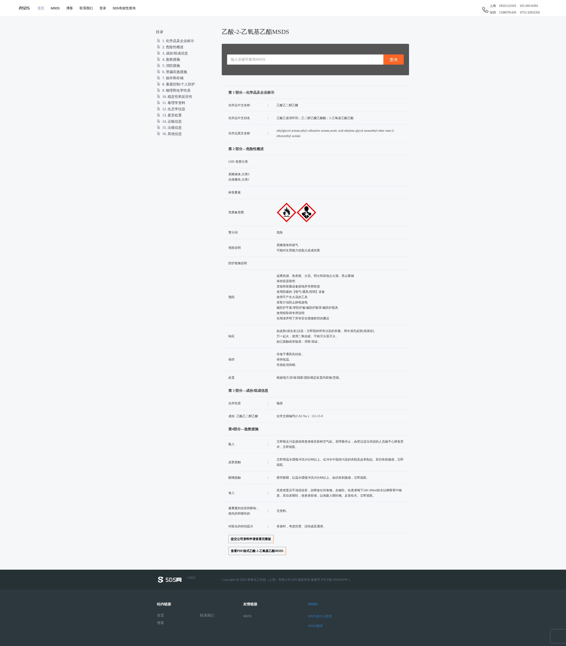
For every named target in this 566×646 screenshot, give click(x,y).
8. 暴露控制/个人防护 (178, 84)
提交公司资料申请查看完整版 (251, 539)
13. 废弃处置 (171, 115)
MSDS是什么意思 (320, 616)
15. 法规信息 (171, 127)
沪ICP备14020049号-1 (335, 579)
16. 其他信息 (171, 134)
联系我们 (86, 8)
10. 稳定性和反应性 (176, 96)
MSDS (55, 8)
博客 (69, 8)
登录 (102, 8)
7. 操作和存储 (172, 78)
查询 (394, 59)
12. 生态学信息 (173, 109)
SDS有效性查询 (124, 8)
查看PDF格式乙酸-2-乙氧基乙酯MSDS (257, 551)
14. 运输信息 (171, 121)
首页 (41, 8)
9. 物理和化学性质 (176, 90)
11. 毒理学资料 (173, 103)
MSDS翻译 (315, 626)
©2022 (191, 577)
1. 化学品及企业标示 (177, 41)
